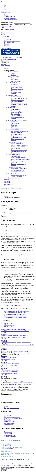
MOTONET (12, 208)
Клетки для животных (17, 170)
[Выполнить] (31, 24)
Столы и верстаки (16, 115)
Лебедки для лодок (16, 132)
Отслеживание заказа (7, 24)
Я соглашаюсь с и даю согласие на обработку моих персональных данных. (17, 384)
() (5, 6)
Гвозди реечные (16, 148)
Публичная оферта (9, 421)
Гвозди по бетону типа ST (19, 146)
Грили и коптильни (13, 76)
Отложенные (8, 433)
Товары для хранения (17, 117)
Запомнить (5, 36)
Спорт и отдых (12, 82)
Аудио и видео (15, 156)
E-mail (2, 27)
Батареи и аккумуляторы (18, 157)
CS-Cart (27, 459)
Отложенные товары (10, 19)
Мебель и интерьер (17, 101)
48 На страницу (9, 325)
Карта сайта (7, 420)
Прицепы (14, 125)
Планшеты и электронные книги (21, 161)
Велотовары (14, 84)
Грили (13, 78)
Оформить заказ (5, 65)
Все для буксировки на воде (19, 131)
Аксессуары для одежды (18, 175)
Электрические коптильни (12, 197)
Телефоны (14, 162)
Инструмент (11, 107)
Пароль (3, 29)
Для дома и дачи (12, 95)
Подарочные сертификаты (12, 41)
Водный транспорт (13, 129)
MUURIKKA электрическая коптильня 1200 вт (15, 331)
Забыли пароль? (10, 29)
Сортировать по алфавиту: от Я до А (15, 314)
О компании (8, 39)
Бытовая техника (16, 96)
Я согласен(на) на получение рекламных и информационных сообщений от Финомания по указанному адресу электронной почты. (15, 389)
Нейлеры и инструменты (18, 151)
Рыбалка (13, 75)
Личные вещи (12, 173)
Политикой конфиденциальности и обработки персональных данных (17, 383)
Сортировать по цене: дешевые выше (15, 316)
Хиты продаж (8, 184)
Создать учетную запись (8, 33)
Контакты (7, 45)
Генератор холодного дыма (9, 373)
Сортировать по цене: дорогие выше (15, 317)
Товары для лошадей (17, 171)
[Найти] (17, 56)
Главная (3, 188)
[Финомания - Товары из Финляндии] (10, 54)
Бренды (6, 179)
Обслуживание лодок (17, 139)
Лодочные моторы (16, 134)
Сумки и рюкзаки (16, 176)
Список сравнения (9, 16)
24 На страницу (9, 323)
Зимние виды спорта (17, 86)
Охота (13, 73)
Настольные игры (16, 90)
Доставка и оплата (9, 42)
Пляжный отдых (16, 92)
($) (5, 4)
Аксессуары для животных (19, 168)
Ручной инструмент (17, 112)
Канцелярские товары (17, 100)
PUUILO (12, 210)
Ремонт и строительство (15, 142)
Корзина (3, 64)
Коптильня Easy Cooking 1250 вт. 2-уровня (13, 337)
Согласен (3, 470)
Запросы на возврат (10, 18)
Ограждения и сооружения (19, 103)
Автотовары (15, 121)
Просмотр (4, 334)
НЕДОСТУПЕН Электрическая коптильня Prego (15, 353)
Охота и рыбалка (13, 71)
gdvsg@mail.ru (9, 448)
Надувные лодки (16, 136)
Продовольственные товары (19, 104)
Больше (14, 93)
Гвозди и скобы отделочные (19, 145)
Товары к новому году (14, 178)
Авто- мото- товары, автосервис (17, 120)
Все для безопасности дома (19, 98)
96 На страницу (9, 326)
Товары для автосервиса (18, 128)
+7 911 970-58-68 (6, 444)
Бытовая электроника (14, 154)
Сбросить (3, 216)
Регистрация (8, 26)
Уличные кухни (16, 81)
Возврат (6, 44)
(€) (5, 7)
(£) (5, 9)
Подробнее (8, 468)
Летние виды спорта (17, 89)
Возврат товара (8, 424)
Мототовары (15, 123)
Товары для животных (14, 167)
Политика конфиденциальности (13, 418)
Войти (3, 26)
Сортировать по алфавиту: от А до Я (15, 312)
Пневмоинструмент (17, 111)
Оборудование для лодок (18, 137)
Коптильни (14, 79)
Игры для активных (17, 87)
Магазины (7, 181)
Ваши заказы (8, 432)
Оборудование (15, 109)
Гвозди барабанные (17, 143)
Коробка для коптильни (8, 359)
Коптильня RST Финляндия (9, 365)
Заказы (6, 15)
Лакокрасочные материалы (19, 150)
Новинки (7, 182)
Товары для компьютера (18, 164)
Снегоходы (14, 126)
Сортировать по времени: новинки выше (16, 311)
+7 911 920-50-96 (6, 445)
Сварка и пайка (15, 114)
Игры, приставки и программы (20, 159)
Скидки (6, 186)
